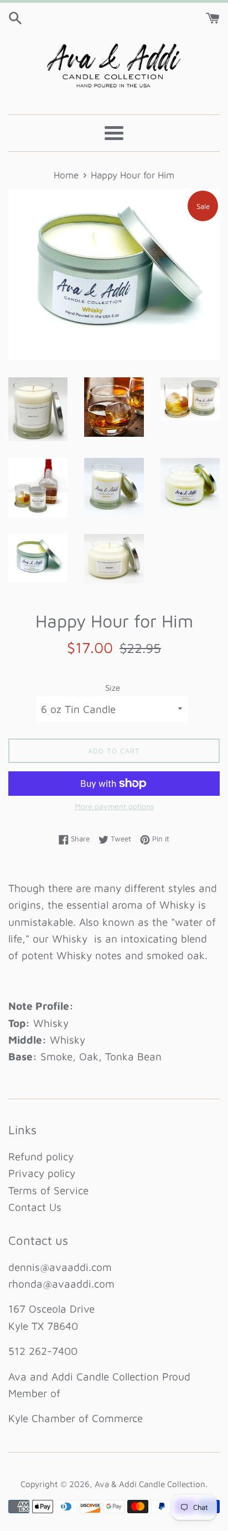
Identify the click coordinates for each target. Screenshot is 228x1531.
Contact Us (34, 1207)
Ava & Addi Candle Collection (150, 1484)
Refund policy (41, 1156)
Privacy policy (41, 1173)
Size (112, 687)
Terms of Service (48, 1190)
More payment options (114, 806)
